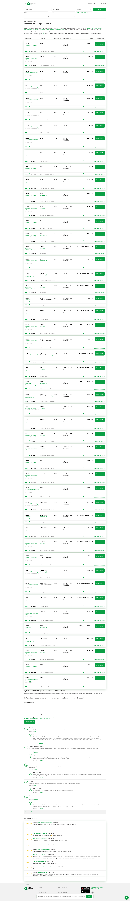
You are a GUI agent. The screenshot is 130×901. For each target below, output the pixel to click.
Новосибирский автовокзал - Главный (40, 29)
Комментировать (30, 721)
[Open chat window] (127, 898)
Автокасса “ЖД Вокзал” (92, 28)
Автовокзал (42, 195)
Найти (99, 9)
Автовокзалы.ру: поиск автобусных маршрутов (34, 814)
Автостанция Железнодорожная (57, 29)
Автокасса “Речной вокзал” (31, 58)
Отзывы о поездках (62, 892)
